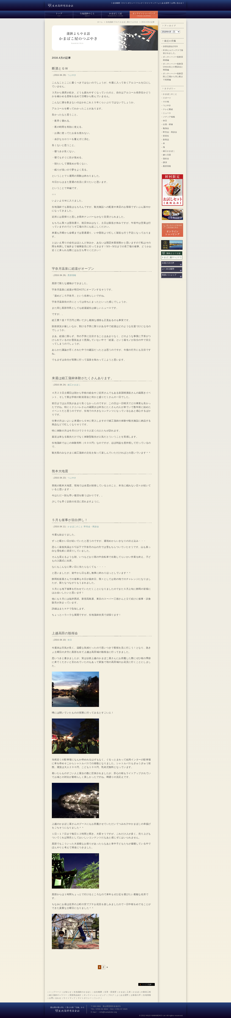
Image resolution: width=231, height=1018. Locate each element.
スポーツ (167, 98)
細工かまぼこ (169, 151)
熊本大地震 (60, 471)
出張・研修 (168, 124)
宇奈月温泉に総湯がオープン (73, 268)
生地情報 (147, 995)
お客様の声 (136, 995)
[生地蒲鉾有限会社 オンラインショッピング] (144, 14)
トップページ (55, 992)
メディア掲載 (169, 117)
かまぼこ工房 (125, 992)
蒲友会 (166, 159)
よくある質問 (163, 3)
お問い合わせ (176, 3)
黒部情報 (167, 166)
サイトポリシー (128, 3)
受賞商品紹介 (75, 995)
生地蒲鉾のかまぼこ (83, 992)
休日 (165, 121)
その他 (166, 102)
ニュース (167, 113)
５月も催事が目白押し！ (70, 520)
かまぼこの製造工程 (142, 992)
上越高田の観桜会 (65, 633)
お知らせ (67, 992)
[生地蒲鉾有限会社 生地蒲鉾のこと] (87, 14)
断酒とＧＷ (60, 68)
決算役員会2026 (170, 46)
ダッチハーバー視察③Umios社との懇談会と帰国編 (173, 67)
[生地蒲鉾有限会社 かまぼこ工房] (115, 14)
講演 (165, 162)
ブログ (111, 995)
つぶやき (167, 105)
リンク (140, 3)
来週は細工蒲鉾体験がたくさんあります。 (83, 378)
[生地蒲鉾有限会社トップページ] (59, 14)
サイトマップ (150, 3)
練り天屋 (167, 155)
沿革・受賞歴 (110, 992)
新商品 (166, 140)
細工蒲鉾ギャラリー (58, 995)
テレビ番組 (168, 109)
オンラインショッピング (95, 995)
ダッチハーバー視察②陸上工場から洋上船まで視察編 (173, 76)
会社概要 (116, 3)
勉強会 (166, 128)
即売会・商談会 (170, 132)
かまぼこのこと (170, 94)
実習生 (166, 136)
